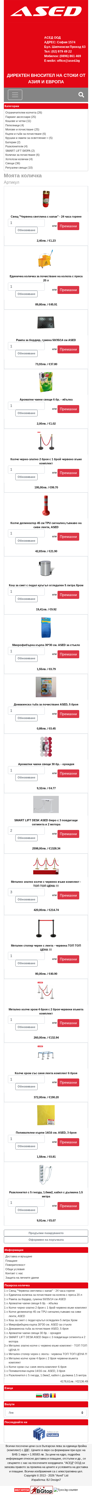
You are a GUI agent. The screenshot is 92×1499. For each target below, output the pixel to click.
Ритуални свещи (16, 167)
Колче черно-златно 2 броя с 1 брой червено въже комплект (48, 1307)
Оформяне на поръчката (46, 1239)
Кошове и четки (15, 120)
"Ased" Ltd (61, 1475)
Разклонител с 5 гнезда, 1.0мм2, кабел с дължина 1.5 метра (47, 1375)
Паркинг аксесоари (17, 116)
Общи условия (15, 1269)
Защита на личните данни (22, 1277)
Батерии (10, 142)
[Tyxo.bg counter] (66, 1489)
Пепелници (12, 125)
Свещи (9, 163)
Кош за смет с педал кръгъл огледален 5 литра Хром (43, 1320)
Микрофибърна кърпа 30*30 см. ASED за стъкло (40, 1324)
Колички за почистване (20, 154)
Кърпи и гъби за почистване (23, 133)
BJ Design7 (54, 1479)
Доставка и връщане (18, 1256)
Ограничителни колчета (20, 112)
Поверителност (15, 1264)
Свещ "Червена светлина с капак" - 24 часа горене (42, 1290)
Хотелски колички (16, 159)
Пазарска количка (17, 1285)
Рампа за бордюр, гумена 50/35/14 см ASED (37, 1299)
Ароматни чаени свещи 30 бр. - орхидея (35, 1332)
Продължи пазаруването (46, 1233)
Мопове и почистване (19, 129)
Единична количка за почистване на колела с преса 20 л (45, 1294)
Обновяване (26, 230)
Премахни (68, 226)
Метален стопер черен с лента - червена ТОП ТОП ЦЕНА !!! (48, 1354)
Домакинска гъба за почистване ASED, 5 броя (38, 1328)
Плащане (11, 1260)
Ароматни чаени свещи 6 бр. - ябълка (33, 1303)
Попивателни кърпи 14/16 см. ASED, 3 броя (37, 1370)
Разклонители (14, 146)
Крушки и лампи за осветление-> (26, 137)
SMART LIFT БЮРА (17, 150)
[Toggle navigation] (15, 95)
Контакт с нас (14, 1273)
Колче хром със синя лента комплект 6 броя (37, 1366)
